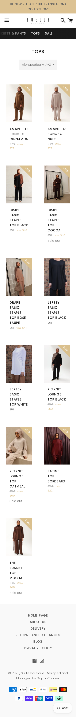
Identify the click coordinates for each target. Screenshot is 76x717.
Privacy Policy (38, 648)
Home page (38, 615)
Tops (35, 33)
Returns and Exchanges (38, 635)
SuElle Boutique (32, 673)
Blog (38, 641)
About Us (38, 622)
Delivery (38, 628)
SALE (49, 33)
